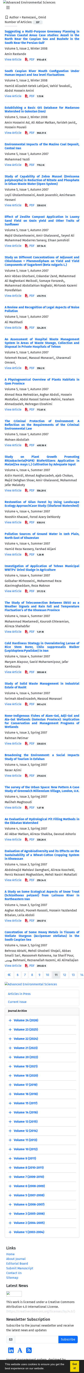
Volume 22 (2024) (26, 1039)
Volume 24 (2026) (26, 1020)
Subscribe (68, 1339)
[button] (45, 1368)
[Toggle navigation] (41, 7)
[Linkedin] (11, 1351)
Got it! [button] (74, 1366)
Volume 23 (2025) (26, 1029)
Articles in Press (19, 994)
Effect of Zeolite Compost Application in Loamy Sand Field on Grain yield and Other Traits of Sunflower (42, 220)
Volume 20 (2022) (26, 1057)
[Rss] (29, 1351)
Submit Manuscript (19, 1268)
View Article (13, 59)
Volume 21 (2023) (26, 1048)
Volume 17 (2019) (25, 1085)
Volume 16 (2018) (26, 1094)
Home (10, 1254)
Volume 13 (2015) (26, 1121)
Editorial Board (17, 1263)
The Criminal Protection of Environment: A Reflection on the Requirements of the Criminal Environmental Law (42, 424)
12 (64, 975)
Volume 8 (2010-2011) (29, 1167)
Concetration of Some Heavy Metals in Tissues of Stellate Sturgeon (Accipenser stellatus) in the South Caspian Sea (42, 935)
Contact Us (13, 1273)
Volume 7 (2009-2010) (29, 1177)
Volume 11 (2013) (25, 1140)
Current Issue (17, 1002)
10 (47, 975)
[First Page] (9, 975)
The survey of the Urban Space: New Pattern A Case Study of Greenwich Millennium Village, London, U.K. (42, 789)
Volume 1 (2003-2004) (29, 1232)
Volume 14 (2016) (26, 1112)
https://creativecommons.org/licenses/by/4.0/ (40, 1311)
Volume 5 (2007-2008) (29, 1195)
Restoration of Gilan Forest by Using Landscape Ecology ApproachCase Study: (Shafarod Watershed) (42, 504)
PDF (37, 59)
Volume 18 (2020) (26, 1075)
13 (73, 975)
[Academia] (19, 1351)
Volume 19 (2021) (26, 1066)
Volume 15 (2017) (25, 1103)
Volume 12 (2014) (26, 1131)
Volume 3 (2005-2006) (29, 1214)
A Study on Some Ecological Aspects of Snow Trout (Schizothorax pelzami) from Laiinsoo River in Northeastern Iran (42, 895)
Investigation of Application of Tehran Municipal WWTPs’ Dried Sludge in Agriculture (42, 568)
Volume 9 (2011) (25, 1158)
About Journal (16, 1259)
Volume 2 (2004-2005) (29, 1223)
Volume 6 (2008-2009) (29, 1186)
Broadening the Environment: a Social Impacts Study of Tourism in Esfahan (42, 757)
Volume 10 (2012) (26, 1149)
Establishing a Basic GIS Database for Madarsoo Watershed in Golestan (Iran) (42, 109)
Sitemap (12, 1278)
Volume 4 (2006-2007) (29, 1204)
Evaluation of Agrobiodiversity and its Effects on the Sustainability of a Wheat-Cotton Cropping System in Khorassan (42, 854)
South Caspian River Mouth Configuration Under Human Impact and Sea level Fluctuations (42, 73)
